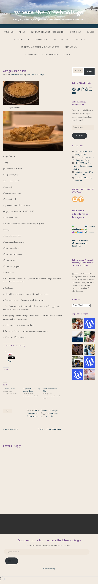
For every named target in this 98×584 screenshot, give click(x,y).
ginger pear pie (39, 416)
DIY (54, 40)
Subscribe (12, 561)
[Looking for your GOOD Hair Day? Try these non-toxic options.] (89, 337)
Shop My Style (20, 40)
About (22, 32)
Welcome (9, 32)
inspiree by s (71, 47)
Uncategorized (32, 413)
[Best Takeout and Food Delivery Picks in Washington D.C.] (77, 324)
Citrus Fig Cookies (9, 389)
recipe (51, 416)
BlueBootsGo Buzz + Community (41, 55)
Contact (68, 55)
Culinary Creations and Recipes (47, 32)
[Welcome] (89, 375)
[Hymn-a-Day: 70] (77, 375)
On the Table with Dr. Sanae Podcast (40, 47)
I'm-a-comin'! (79, 135)
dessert (29, 416)
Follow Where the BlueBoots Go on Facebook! (80, 243)
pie (47, 416)
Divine (64, 40)
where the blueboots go (49, 12)
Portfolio (39, 40)
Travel (79, 40)
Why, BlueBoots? (11, 429)
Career (90, 32)
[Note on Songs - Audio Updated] (89, 362)
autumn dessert (53, 413)
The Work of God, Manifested (49, 429)
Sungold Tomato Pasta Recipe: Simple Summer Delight (83, 166)
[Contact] (89, 324)
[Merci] (77, 350)
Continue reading (49, 569)
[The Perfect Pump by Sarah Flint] (77, 337)
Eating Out (75, 32)
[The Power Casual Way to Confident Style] (77, 362)
